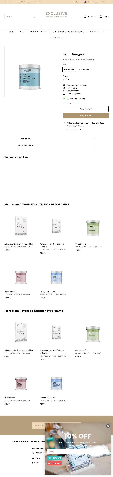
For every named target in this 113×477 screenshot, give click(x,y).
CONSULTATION (97, 32)
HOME (11, 32)
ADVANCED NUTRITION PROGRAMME (78, 59)
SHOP (21, 32)
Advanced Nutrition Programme (41, 311)
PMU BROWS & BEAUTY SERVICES (68, 32)
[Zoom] (30, 71)
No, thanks (54, 463)
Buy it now (85, 115)
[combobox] (20, 16)
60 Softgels (69, 69)
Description (24, 138)
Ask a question (26, 145)
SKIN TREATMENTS (38, 32)
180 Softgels (84, 69)
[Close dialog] (108, 426)
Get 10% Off (54, 457)
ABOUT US (56, 38)
